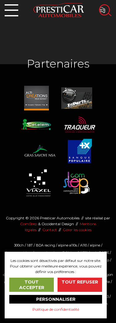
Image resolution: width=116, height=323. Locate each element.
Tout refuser (80, 282)
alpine (95, 245)
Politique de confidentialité (55, 309)
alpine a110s (67, 245)
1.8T (30, 245)
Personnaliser (55, 299)
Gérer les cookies (77, 229)
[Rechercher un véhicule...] (105, 10)
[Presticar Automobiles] (58, 10)
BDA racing (45, 245)
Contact (49, 229)
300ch (19, 245)
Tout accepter (31, 284)
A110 (83, 245)
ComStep (28, 224)
